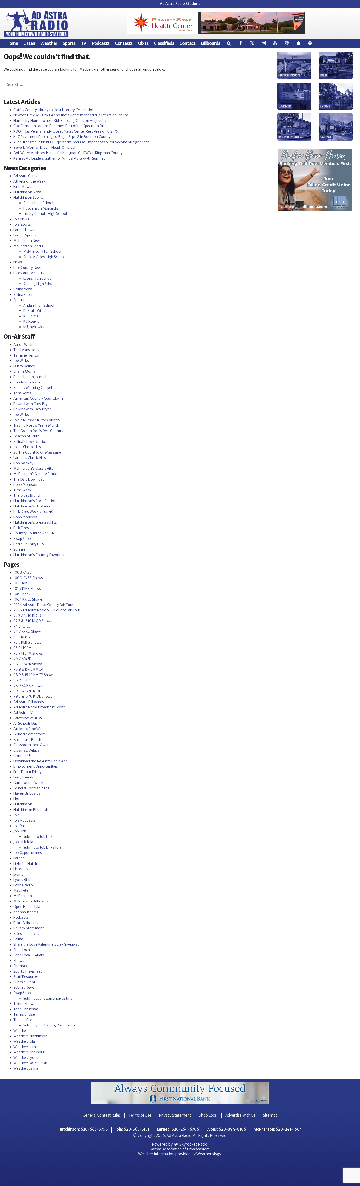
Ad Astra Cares (25, 176)
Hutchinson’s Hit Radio (31, 506)
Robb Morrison (25, 484)
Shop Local (22, 950)
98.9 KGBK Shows (27, 685)
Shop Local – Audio (28, 955)
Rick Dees (21, 528)
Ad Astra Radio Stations (180, 3)
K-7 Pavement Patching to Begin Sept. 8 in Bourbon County (62, 137)
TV (83, 43)
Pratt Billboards (25, 923)
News (17, 262)
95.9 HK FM (22, 648)
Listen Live (21, 869)
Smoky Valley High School (44, 257)
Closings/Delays (26, 750)
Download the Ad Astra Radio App (40, 761)
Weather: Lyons (25, 1057)
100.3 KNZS (22, 572)
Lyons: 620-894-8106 (226, 1129)
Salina (18, 939)
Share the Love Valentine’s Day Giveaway (46, 944)
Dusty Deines (24, 366)
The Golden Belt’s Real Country (38, 431)
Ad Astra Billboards (28, 702)
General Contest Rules (31, 788)
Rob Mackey (23, 463)
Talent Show (23, 1003)
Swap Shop (22, 538)
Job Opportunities (27, 853)
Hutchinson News (27, 192)
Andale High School (38, 305)
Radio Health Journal (29, 377)
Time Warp (22, 490)
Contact (187, 43)
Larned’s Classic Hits (29, 458)
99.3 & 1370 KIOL (27, 691)
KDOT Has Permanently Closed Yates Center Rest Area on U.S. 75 (65, 131)
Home (12, 43)
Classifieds (164, 43)
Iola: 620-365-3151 (132, 1129)
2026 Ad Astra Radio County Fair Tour (43, 605)
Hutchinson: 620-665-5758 (83, 1129)
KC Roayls (31, 321)
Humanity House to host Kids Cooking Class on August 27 (60, 120)
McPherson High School (42, 251)
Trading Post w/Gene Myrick (36, 425)
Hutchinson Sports (28, 197)
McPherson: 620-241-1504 (278, 1129)
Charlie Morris (24, 371)
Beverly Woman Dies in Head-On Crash (44, 147)
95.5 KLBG (21, 637)
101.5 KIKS (21, 583)
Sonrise (19, 549)
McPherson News (27, 240)
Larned (18, 858)
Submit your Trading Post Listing (49, 1025)
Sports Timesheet (27, 971)
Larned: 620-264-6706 (178, 1129)
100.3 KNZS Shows (28, 578)
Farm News (22, 187)
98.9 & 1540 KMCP (28, 669)
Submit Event (24, 982)
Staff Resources (26, 977)
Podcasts (100, 43)
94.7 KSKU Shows (27, 632)
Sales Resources (26, 933)
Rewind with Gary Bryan (32, 404)
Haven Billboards (26, 793)
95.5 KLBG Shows (27, 642)
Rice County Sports (28, 273)
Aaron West (23, 344)
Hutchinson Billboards (30, 809)
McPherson (22, 896)
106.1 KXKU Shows (28, 599)
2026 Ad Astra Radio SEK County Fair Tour (46, 610)
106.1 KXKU (22, 594)
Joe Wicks (21, 360)
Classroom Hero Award (31, 745)
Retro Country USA (28, 544)
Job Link (19, 831)
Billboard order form (29, 734)
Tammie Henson (26, 355)
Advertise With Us (27, 718)
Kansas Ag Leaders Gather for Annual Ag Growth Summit (59, 158)
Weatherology (208, 1154)
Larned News (23, 230)
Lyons (18, 874)
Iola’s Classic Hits (27, 447)
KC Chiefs (30, 316)
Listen (29, 43)
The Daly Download (29, 479)
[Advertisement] (216, 23)
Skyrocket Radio (193, 1144)
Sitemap (20, 966)
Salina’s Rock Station (30, 441)
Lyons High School (37, 278)
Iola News (21, 219)
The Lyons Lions (26, 350)
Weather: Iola (24, 1041)
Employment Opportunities (35, 766)
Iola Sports (22, 224)
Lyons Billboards (26, 879)
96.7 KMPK (22, 658)
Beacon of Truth (26, 436)
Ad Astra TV (23, 712)
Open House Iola (26, 906)
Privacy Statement (28, 928)
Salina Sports (23, 294)
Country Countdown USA (33, 533)
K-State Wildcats (36, 311)
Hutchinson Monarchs (41, 208)
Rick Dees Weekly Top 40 (33, 511)
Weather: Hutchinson (30, 1036)
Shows (18, 960)
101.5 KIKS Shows (27, 588)
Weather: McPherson (30, 1063)
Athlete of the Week (29, 181)
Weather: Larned (26, 1047)
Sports (69, 43)
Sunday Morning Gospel (32, 387)
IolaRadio (21, 826)
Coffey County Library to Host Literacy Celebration (53, 110)
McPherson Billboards (30, 901)
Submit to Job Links (38, 836)
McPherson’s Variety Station (36, 474)
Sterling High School (39, 284)
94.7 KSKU (21, 626)
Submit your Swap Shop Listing (47, 998)
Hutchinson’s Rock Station (34, 501)
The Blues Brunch (27, 495)
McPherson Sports (28, 246)
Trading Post (23, 1020)
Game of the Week (28, 782)
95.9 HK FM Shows (28, 653)
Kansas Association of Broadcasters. (180, 1149)
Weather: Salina (25, 1068)
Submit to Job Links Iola (42, 847)
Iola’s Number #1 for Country (36, 420)
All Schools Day (25, 723)
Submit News (24, 987)
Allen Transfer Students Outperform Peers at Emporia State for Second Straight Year (81, 142)
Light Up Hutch (25, 863)
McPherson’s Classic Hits (33, 468)
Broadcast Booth (27, 739)
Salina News (23, 289)
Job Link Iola (23, 842)
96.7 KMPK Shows (28, 664)
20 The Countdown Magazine (37, 452)
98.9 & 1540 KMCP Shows (33, 675)
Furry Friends (23, 777)
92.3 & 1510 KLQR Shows (32, 621)
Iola (16, 815)
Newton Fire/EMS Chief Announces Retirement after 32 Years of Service (70, 115)
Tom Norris (22, 393)
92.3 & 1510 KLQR (27, 615)
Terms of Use (24, 1014)
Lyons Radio (23, 885)
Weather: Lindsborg (29, 1052)
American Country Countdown (38, 398)
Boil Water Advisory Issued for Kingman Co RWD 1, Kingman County (68, 153)
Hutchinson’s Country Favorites (38, 555)
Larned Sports (24, 235)
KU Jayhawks (33, 327)
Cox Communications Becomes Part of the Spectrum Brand (61, 126)
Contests (123, 43)
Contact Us (22, 756)
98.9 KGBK (22, 680)
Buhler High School (38, 203)
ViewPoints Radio (27, 382)
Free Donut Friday (27, 772)
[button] (229, 43)
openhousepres (25, 912)
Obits (143, 43)
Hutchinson (22, 804)
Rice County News (27, 267)
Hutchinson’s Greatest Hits (35, 522)
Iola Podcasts (24, 820)
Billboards (210, 43)
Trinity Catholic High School (45, 213)
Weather (48, 43)
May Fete (20, 890)
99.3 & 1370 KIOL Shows (32, 696)
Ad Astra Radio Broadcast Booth (39, 707)
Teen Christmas (26, 1009)
